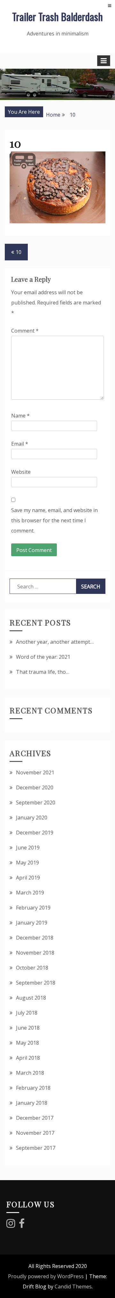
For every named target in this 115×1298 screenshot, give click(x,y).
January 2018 (31, 1102)
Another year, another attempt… (55, 641)
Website (21, 471)
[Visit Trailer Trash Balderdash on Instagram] (10, 1225)
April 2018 (28, 1057)
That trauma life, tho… (42, 671)
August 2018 (31, 997)
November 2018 (35, 952)
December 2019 (34, 832)
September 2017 (35, 1147)
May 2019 (27, 862)
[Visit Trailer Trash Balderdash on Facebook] (22, 1225)
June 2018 (28, 1027)
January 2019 (31, 922)
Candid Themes (73, 1286)
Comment (25, 330)
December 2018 (34, 937)
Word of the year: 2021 (43, 656)
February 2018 (33, 1087)
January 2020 (31, 817)
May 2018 (27, 1042)
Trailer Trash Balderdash (57, 16)
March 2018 (30, 1072)
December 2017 (34, 1117)
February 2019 (33, 907)
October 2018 (32, 967)
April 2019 (28, 877)
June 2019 (28, 847)
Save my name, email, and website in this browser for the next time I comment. (54, 520)
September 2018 (35, 982)
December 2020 (34, 787)
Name (20, 415)
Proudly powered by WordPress (46, 1276)
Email (19, 443)
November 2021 (35, 772)
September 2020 (35, 802)
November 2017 (35, 1132)
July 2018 (26, 1012)
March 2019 (30, 892)
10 (18, 252)
